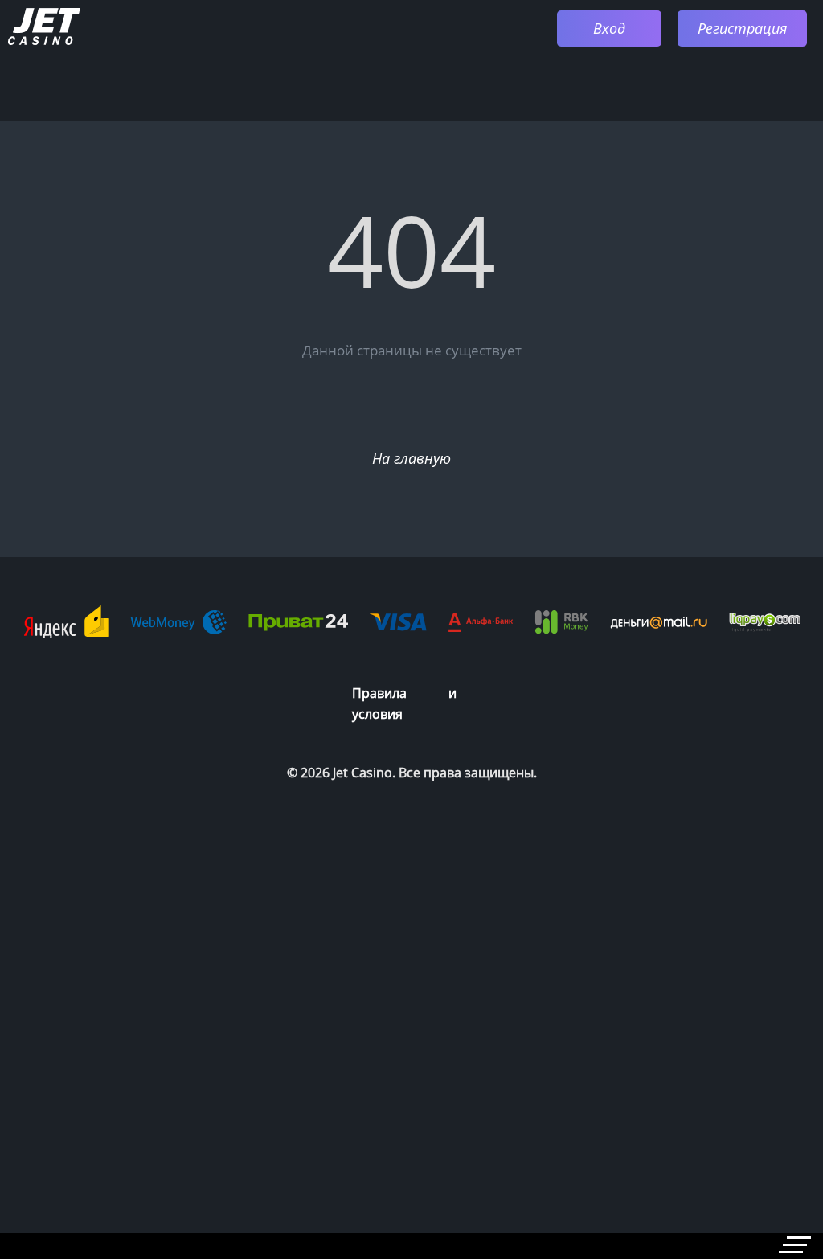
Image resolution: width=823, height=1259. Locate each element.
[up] (763, 1138)
